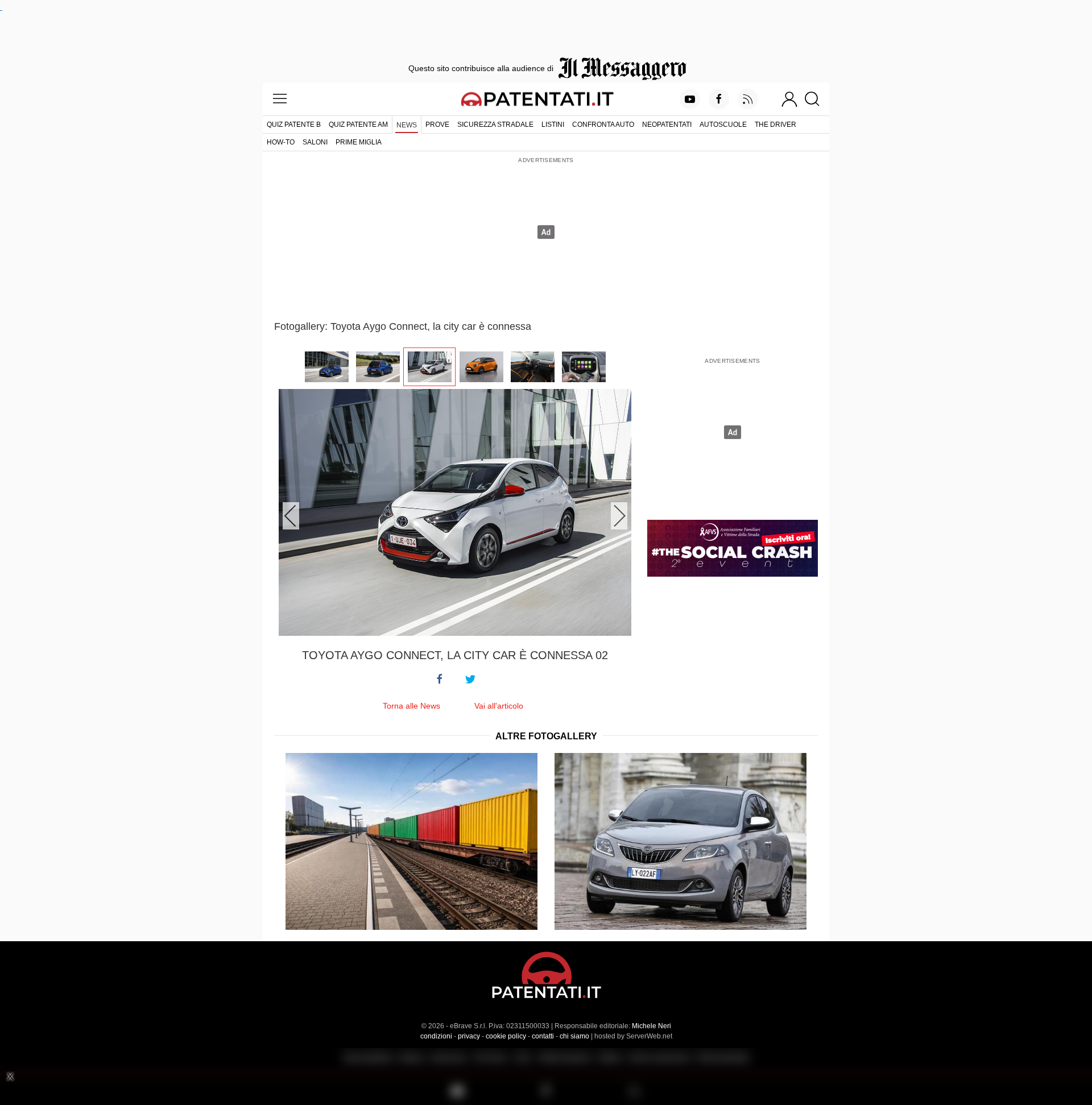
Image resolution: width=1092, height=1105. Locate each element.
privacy (469, 1036)
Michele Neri (651, 1026)
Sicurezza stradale (495, 125)
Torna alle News (411, 705)
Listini (552, 125)
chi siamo (574, 1036)
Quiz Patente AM (358, 125)
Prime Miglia (359, 142)
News (406, 125)
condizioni (436, 1036)
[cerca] (816, 99)
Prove (437, 125)
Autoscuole (723, 125)
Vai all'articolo (498, 705)
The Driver (775, 125)
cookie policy (506, 1036)
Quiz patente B (294, 125)
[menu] (280, 99)
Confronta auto (603, 125)
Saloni (315, 142)
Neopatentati (667, 125)
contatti (543, 1036)
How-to (281, 142)
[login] (789, 99)
